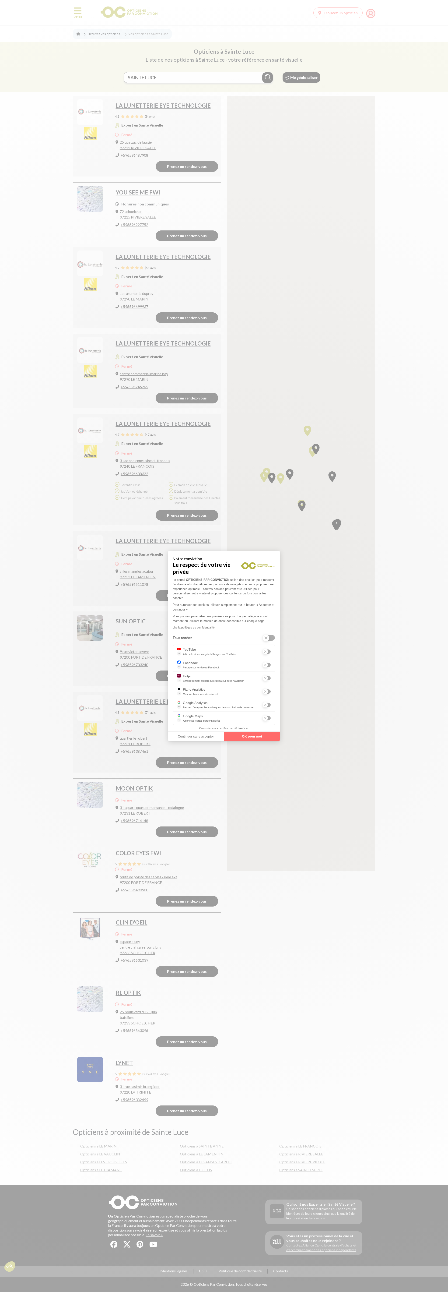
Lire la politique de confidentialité (194, 627)
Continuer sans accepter (196, 736)
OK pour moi (252, 736)
